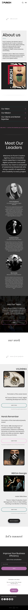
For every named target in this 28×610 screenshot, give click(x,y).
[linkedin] (7, 599)
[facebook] (5, 599)
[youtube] (10, 599)
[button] (22, 2)
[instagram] (2, 599)
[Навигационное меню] (26, 2)
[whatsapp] (12, 599)
